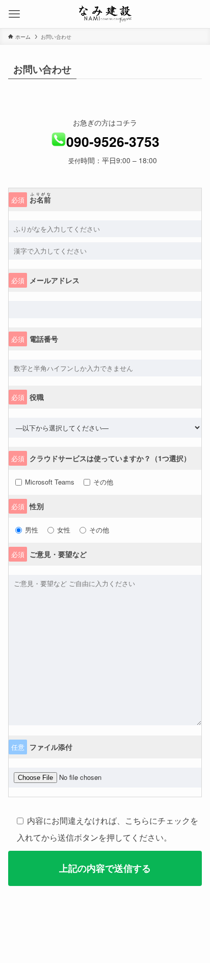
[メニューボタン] (14, 14)
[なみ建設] (105, 14)
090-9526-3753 (113, 141)
